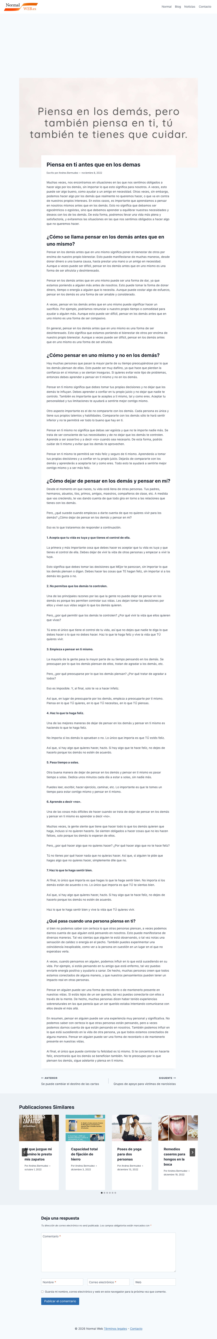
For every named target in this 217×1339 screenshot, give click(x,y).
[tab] (102, 1193)
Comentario (52, 1236)
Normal (167, 6)
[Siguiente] (192, 1152)
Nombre (49, 1282)
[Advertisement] (108, 39)
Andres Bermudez (38, 1165)
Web (138, 1282)
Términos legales (115, 1328)
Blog (178, 6)
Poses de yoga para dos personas (129, 1154)
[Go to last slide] (24, 1152)
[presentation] (39, 1128)
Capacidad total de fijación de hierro (84, 1154)
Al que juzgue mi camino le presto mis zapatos (38, 1154)
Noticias (189, 6)
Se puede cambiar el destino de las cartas (70, 1081)
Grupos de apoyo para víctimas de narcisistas (145, 1081)
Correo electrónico (102, 1282)
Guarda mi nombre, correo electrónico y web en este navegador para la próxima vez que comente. (105, 1291)
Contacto (205, 6)
